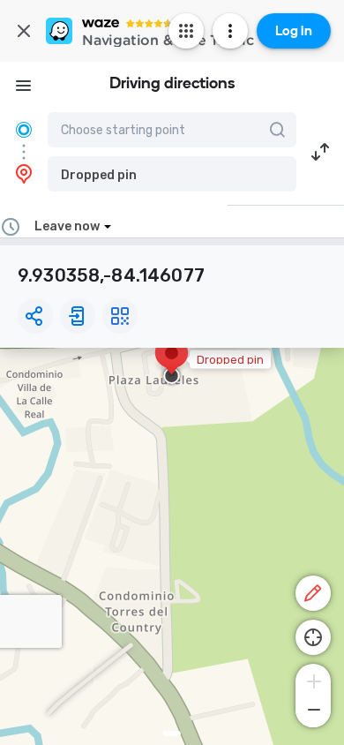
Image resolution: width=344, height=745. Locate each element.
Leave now (67, 226)
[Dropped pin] (171, 362)
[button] (172, 174)
